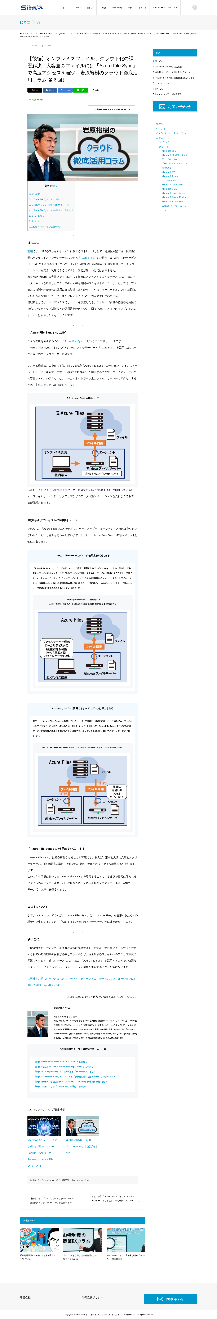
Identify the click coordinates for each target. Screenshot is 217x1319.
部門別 (90, 7)
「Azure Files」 (87, 257)
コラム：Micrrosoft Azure (79, 1180)
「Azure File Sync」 (74, 341)
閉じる (54, 186)
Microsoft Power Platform (175, 197)
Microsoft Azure (48, 1180)
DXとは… (64, 7)
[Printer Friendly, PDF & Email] (35, 99)
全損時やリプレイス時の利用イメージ (49, 205)
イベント (142, 7)
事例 (130, 7)
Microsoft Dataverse (172, 184)
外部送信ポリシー (92, 1297)
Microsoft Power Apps (173, 193)
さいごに (34, 221)
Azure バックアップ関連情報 (44, 226)
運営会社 (25, 1297)
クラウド (164, 146)
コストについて (38, 216)
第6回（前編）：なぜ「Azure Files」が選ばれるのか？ (82, 1146)
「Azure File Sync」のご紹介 (44, 199)
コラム (78, 7)
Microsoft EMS (169, 189)
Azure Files (170, 180)
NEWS (159, 123)
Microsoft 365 (169, 151)
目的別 (102, 7)
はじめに (34, 194)
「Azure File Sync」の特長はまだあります (51, 210)
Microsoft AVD (169, 172)
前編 (30, 251)
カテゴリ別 (117, 7)
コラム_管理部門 (62, 1180)
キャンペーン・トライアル (165, 7)
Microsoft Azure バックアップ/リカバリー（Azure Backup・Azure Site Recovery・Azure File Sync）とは (43, 1153)
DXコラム (48, 46)
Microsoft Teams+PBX (173, 201)
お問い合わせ (179, 107)
